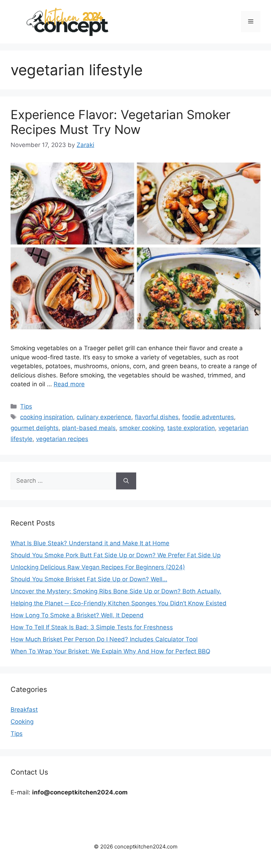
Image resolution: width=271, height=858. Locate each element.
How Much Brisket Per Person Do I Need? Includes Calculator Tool (104, 639)
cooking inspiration (46, 417)
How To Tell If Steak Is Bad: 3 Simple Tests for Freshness (92, 627)
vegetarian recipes (62, 438)
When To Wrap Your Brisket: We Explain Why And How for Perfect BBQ (110, 651)
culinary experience (104, 417)
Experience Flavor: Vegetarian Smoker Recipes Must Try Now (120, 122)
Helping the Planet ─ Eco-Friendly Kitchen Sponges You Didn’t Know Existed (119, 603)
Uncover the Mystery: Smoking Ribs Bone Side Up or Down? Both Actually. (116, 591)
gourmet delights (35, 427)
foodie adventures (208, 417)
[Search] (126, 480)
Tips (26, 406)
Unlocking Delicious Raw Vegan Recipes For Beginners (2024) (98, 567)
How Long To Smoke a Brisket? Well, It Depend (77, 615)
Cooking (22, 721)
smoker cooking (141, 427)
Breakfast (24, 709)
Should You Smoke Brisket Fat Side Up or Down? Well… (89, 579)
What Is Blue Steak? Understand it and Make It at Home (90, 543)
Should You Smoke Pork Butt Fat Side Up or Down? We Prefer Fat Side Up (116, 555)
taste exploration (191, 427)
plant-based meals (89, 427)
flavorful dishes (157, 417)
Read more (69, 384)
